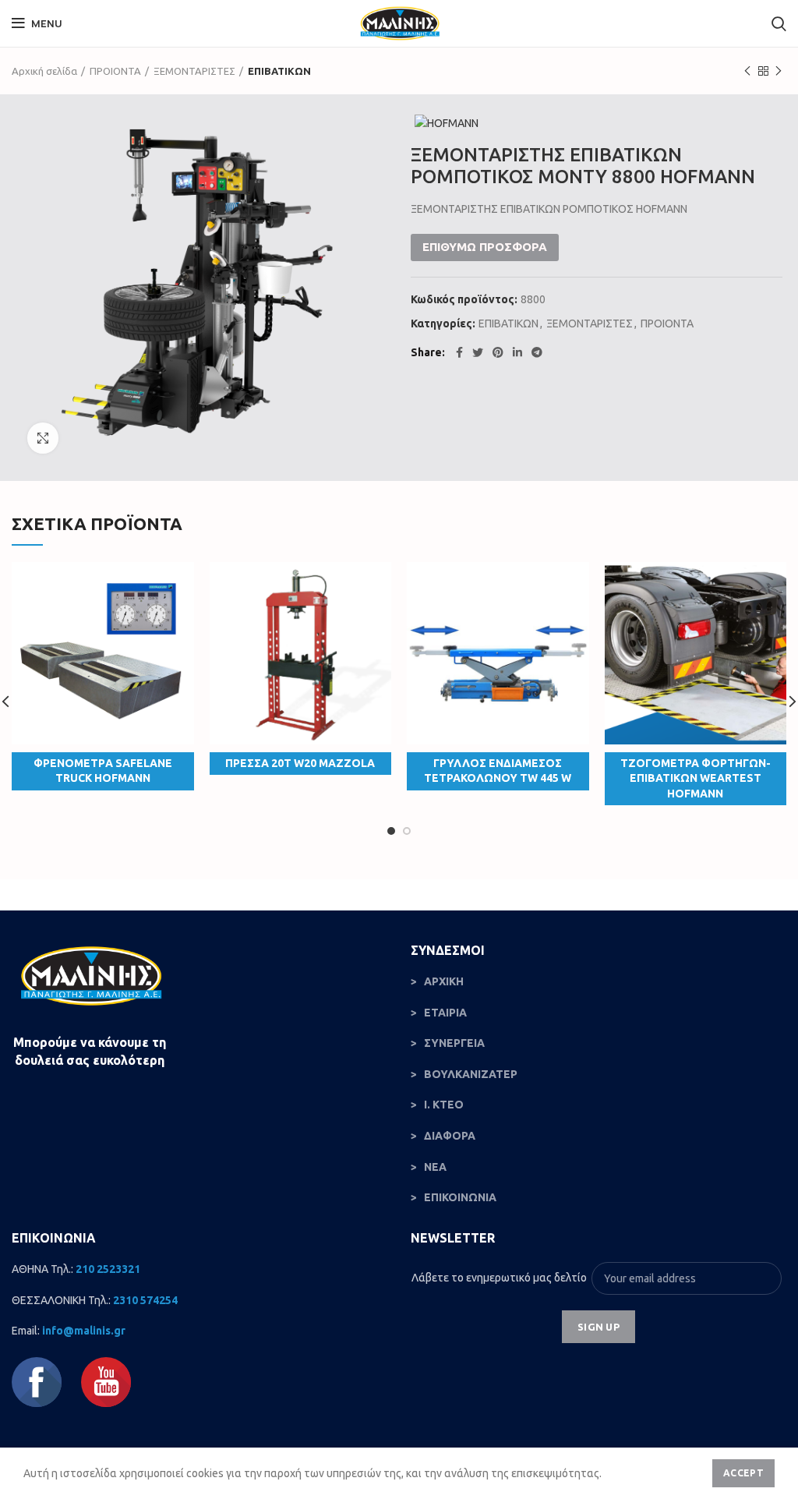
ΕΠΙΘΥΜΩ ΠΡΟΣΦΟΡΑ (484, 246)
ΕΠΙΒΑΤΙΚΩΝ (279, 70)
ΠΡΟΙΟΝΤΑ (115, 70)
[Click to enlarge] (42, 438)
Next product (778, 71)
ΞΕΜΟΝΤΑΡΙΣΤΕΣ (194, 70)
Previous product (747, 71)
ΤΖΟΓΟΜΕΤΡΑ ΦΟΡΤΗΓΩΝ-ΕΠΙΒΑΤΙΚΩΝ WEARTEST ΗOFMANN (695, 778)
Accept (743, 1473)
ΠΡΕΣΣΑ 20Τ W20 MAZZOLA (300, 763)
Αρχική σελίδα (44, 70)
